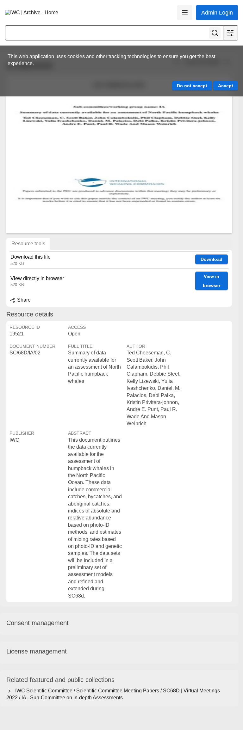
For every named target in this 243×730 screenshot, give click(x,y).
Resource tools (28, 243)
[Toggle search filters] (230, 33)
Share (23, 300)
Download (211, 259)
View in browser (211, 281)
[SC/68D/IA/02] (119, 154)
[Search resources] (215, 33)
